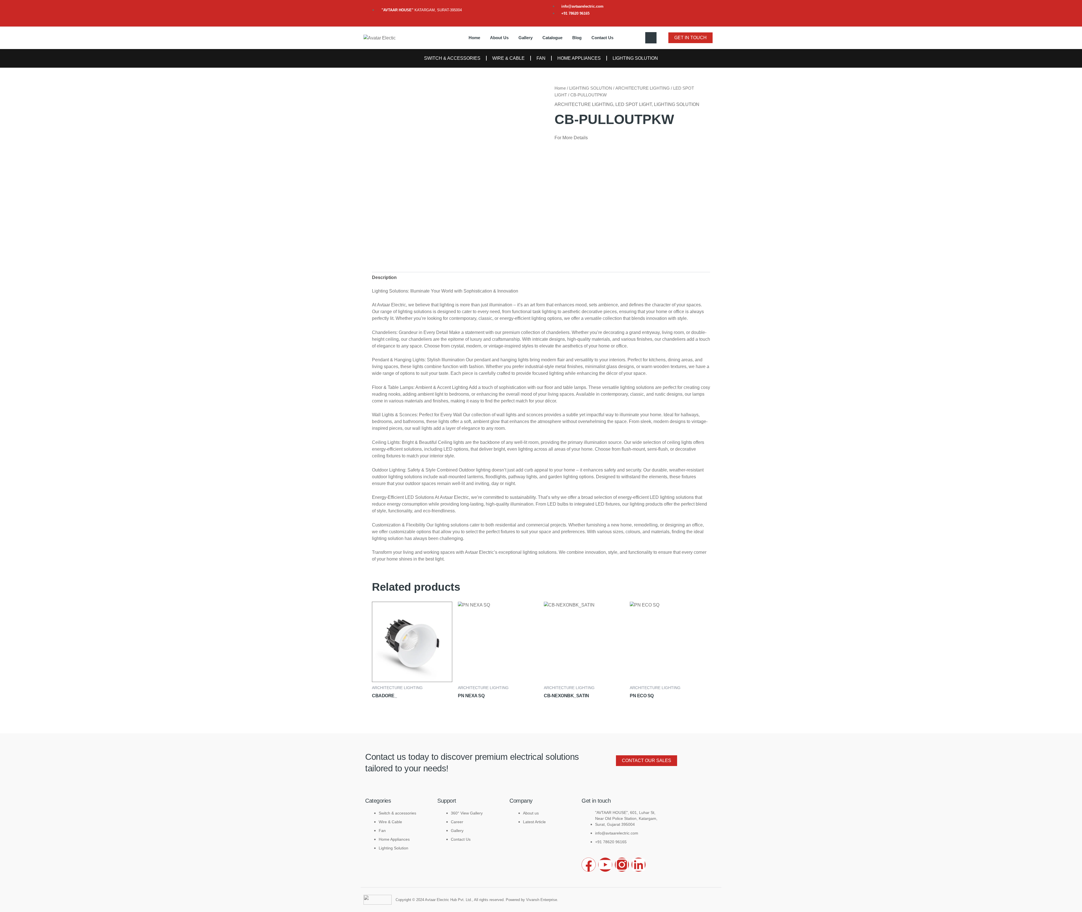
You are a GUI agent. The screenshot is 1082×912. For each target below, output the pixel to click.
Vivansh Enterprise (541, 900)
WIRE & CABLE (508, 58)
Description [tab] (384, 277)
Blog (577, 37)
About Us (499, 37)
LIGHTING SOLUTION (635, 58)
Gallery (525, 37)
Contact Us (602, 37)
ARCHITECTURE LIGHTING (642, 88)
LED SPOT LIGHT (633, 104)
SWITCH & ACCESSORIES (452, 58)
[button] (651, 37)
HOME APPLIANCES (579, 58)
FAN (541, 58)
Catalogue (552, 37)
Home (474, 37)
